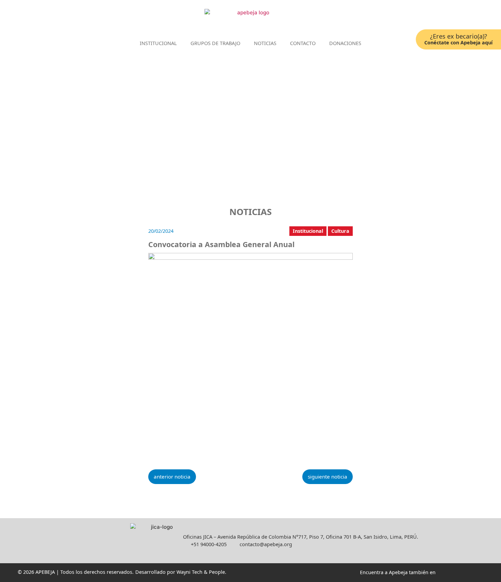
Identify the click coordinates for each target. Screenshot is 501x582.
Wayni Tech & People (201, 572)
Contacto (303, 43)
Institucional (158, 43)
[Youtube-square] (466, 16)
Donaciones (345, 43)
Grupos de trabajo (215, 43)
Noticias (265, 43)
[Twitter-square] (456, 16)
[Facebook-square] (435, 16)
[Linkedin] (445, 16)
